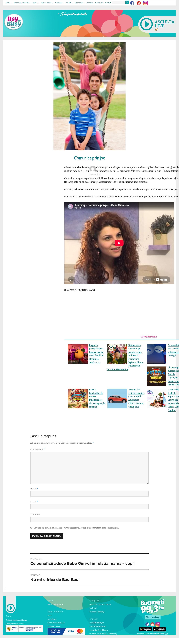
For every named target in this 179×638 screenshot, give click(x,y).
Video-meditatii (95, 182)
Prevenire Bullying (97, 612)
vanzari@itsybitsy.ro (98, 626)
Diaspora (90, 3)
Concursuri (79, 3)
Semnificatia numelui (56, 623)
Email (34, 502)
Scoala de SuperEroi (21, 3)
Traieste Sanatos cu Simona (16, 620)
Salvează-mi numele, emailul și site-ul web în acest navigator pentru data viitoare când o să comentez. (76, 528)
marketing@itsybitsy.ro (99, 630)
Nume (34, 489)
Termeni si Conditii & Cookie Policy (103, 634)
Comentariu (37, 449)
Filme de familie (54, 626)
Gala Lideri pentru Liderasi (100, 604)
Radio (8, 3)
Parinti (35, 3)
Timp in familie (46, 3)
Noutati (68, 3)
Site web (35, 514)
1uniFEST (93, 608)
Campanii (58, 3)
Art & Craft (52, 619)
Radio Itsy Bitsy (95, 174)
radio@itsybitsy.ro (97, 623)
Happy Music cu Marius (15, 624)
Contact (108, 3)
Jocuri (50, 615)
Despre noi (99, 3)
